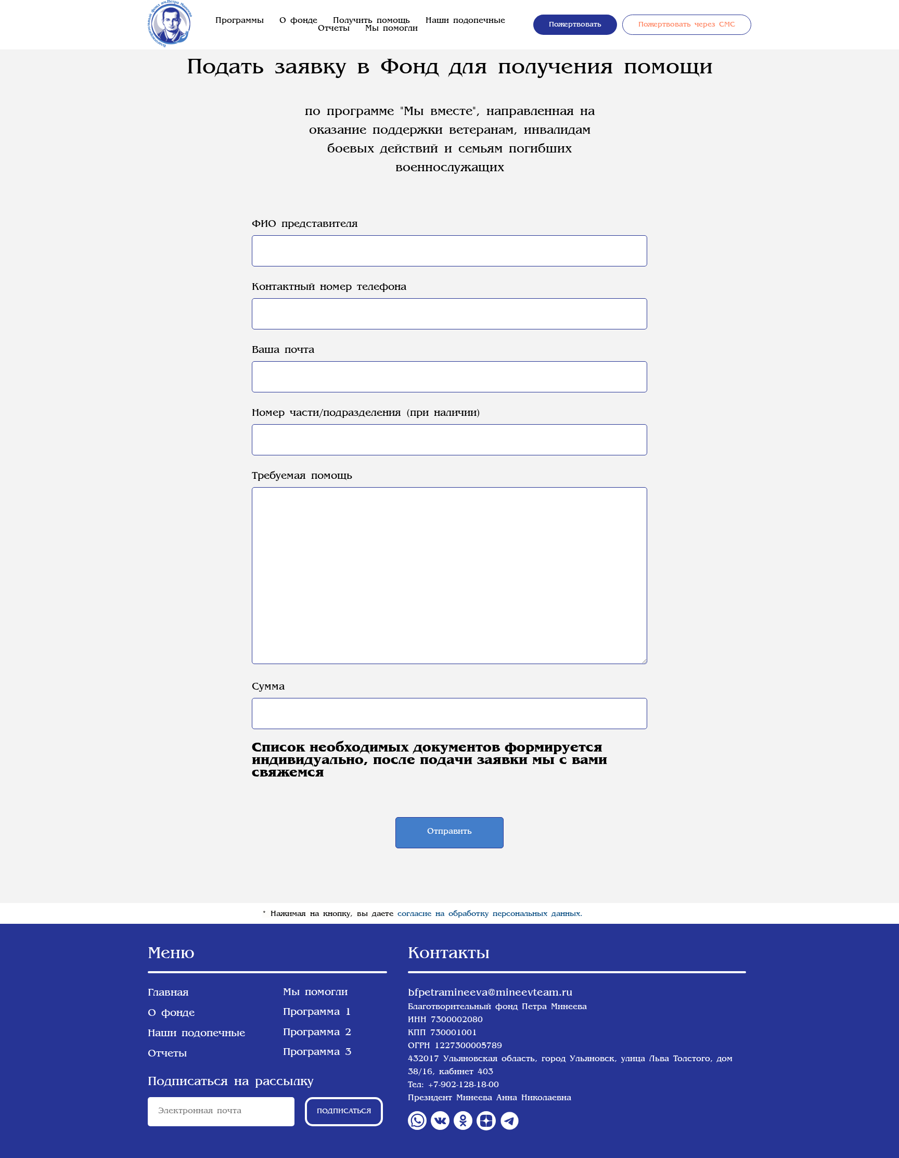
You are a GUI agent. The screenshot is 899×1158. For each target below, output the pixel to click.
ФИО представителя (305, 224)
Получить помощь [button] (371, 21)
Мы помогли (391, 29)
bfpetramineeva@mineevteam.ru (490, 993)
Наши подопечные (465, 21)
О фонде (298, 21)
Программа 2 (317, 1032)
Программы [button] (239, 21)
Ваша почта (283, 350)
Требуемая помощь (302, 476)
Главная (168, 993)
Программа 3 (317, 1052)
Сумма (268, 687)
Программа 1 (317, 1012)
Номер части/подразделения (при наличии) (366, 413)
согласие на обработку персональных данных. (490, 914)
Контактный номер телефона (329, 287)
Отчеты (334, 29)
